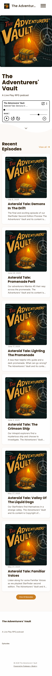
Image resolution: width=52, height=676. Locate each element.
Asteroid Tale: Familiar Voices (26, 573)
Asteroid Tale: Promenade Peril (21, 279)
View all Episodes (26, 597)
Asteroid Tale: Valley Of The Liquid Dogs (27, 500)
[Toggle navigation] (43, 6)
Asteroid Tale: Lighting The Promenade (26, 353)
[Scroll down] (26, 128)
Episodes (5, 644)
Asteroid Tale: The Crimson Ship (23, 426)
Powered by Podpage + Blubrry (25, 666)
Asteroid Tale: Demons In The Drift (26, 206)
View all (43, 147)
